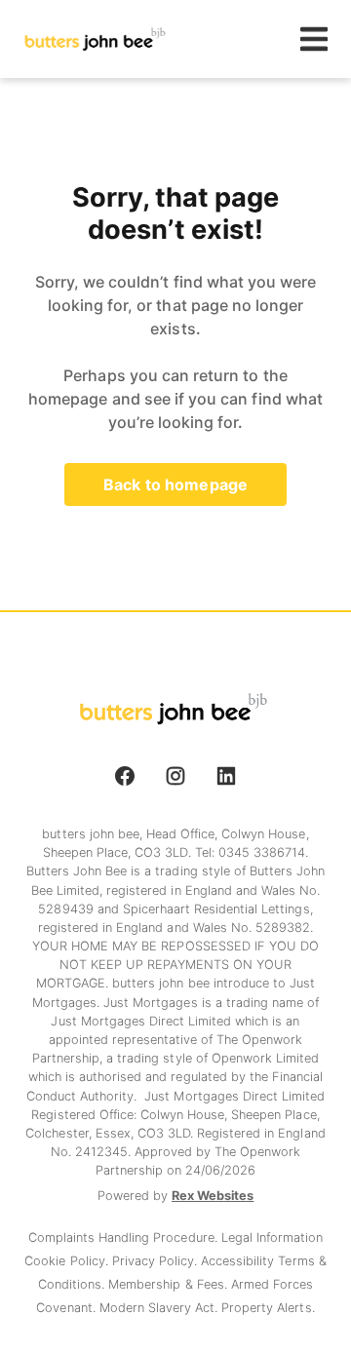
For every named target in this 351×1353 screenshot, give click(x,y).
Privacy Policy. (156, 1261)
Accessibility (239, 1261)
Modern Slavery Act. (160, 1307)
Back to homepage (175, 484)
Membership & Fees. (169, 1284)
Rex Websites (213, 1195)
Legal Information (272, 1237)
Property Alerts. (267, 1307)
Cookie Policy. (67, 1261)
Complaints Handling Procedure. (124, 1237)
